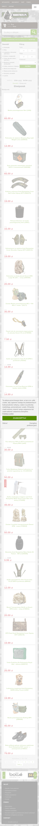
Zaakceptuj (19, 418)
